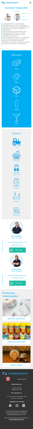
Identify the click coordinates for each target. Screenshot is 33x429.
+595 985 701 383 (16, 389)
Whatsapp (18, 250)
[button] (30, 2)
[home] (10, 2)
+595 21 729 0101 (16, 387)
